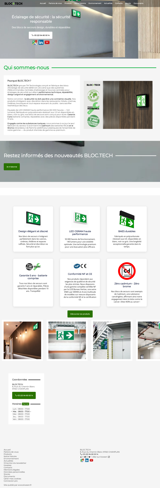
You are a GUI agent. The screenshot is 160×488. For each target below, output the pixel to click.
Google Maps (34, 42)
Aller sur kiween (101, 457)
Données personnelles (14, 472)
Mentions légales (12, 470)
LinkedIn (41, 42)
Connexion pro (11, 481)
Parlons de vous (55, 3)
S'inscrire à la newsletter (15, 463)
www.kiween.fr (25, 485)
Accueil (43, 3)
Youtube (47, 42)
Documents (138, 3)
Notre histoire (80, 3)
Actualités (108, 3)
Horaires (7, 465)
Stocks (128, 3)
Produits (68, 3)
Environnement (95, 3)
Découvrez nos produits (80, 314)
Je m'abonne (12, 167)
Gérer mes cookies (12, 479)
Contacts (119, 3)
